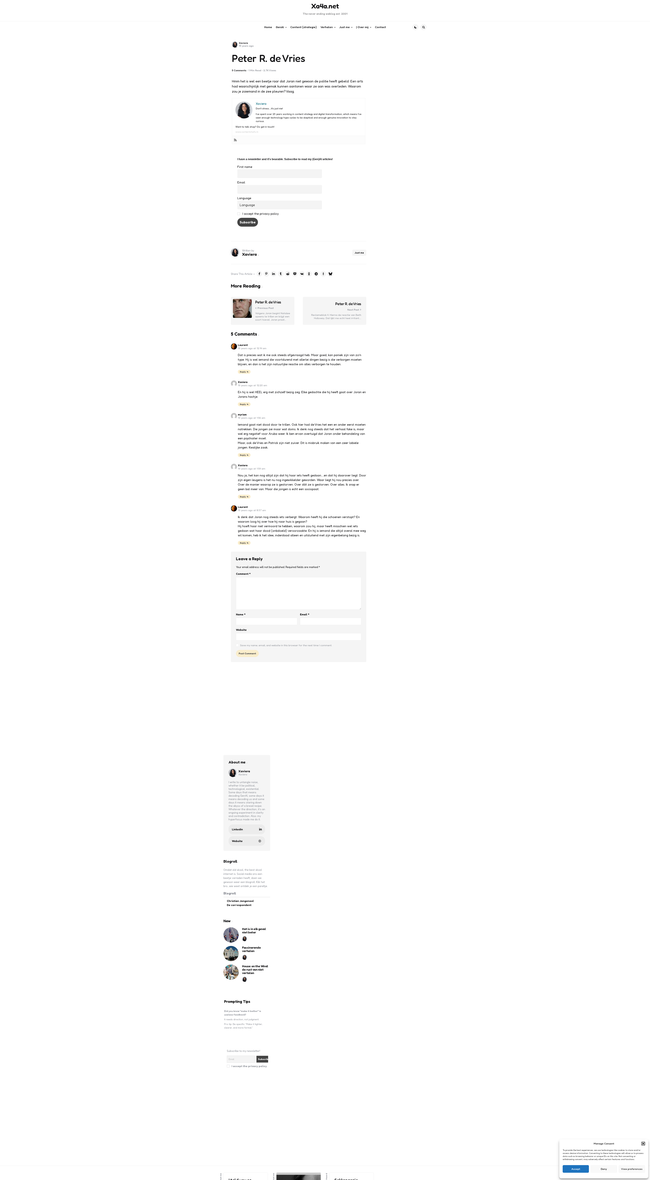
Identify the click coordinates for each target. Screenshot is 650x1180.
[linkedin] (273, 274)
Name (240, 614)
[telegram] (316, 274)
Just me (359, 252)
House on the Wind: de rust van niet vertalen (255, 970)
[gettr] (323, 274)
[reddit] (288, 274)
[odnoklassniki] (309, 274)
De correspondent (239, 905)
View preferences (631, 1169)
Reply (243, 371)
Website (241, 629)
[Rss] (235, 139)
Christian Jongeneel (240, 901)
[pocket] (295, 274)
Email (241, 182)
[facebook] (259, 274)
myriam (242, 414)
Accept (575, 1169)
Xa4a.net (325, 6)
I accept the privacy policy (260, 213)
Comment (243, 573)
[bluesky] (330, 274)
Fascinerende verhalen (251, 949)
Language (244, 198)
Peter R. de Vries (268, 302)
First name (244, 167)
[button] (643, 1143)
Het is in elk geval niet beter (254, 930)
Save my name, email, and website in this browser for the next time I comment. (286, 645)
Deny (604, 1169)
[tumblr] (281, 274)
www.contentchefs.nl (246, 131)
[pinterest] (266, 274)
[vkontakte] (302, 274)
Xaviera (243, 43)
